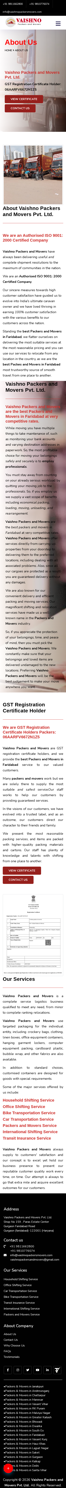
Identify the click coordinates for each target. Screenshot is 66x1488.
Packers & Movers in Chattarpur (24, 1395)
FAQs (7, 1351)
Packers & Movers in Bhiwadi (23, 1422)
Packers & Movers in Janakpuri (23, 1386)
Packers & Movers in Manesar (23, 1400)
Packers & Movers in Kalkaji (22, 1461)
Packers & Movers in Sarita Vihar (25, 1470)
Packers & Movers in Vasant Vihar (26, 1404)
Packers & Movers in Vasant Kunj (25, 1439)
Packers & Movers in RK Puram (24, 1408)
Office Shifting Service (18, 1285)
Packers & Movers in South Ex (24, 1431)
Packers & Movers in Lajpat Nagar (26, 1448)
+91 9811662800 (13, 4)
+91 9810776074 (39, 4)
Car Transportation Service (20, 1291)
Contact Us (20, 108)
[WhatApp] (14, 1470)
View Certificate (24, 99)
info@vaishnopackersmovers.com (22, 12)
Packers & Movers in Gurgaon (23, 1457)
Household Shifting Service (21, 1279)
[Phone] (14, 1482)
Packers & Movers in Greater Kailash (28, 1417)
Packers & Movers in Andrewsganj (26, 1391)
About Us (10, 1334)
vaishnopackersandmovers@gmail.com (34, 1260)
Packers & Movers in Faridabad (24, 1435)
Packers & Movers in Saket (22, 1453)
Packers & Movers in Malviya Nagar (27, 1413)
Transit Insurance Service (19, 1303)
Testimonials (12, 1357)
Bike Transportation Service (21, 1297)
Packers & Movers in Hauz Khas (24, 1444)
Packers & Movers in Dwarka (23, 1426)
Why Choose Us (14, 1346)
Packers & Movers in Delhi (21, 1466)
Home (8, 50)
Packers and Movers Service (22, 1315)
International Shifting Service (22, 1309)
